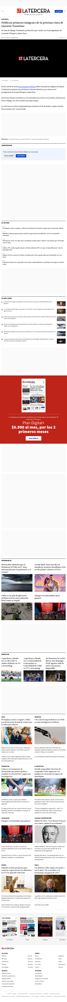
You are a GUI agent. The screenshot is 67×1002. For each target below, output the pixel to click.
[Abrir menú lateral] (3, 11)
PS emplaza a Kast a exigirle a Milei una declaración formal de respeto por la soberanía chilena (33, 228)
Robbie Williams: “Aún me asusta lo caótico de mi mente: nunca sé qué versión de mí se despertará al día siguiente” (50, 848)
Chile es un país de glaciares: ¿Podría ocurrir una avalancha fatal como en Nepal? (14, 598)
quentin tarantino (25, 139)
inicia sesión (9, 156)
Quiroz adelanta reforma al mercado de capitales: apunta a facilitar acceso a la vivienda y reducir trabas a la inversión (50, 750)
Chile (3, 717)
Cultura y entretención (43, 818)
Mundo (3, 865)
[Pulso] (27, 937)
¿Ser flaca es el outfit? (42, 905)
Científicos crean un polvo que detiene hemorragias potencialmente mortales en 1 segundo (15, 802)
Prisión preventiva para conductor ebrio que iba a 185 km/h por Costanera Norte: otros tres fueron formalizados (30, 317)
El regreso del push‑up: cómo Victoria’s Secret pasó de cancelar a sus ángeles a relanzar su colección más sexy (16, 810)
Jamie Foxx (34, 139)
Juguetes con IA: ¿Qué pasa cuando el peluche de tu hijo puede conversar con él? (50, 897)
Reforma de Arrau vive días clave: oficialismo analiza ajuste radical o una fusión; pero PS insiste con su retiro (33, 241)
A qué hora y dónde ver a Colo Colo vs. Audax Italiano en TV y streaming (11, 662)
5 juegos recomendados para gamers (47, 597)
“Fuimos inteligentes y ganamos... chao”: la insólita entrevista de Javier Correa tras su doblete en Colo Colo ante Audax (49, 810)
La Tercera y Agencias (11, 37)
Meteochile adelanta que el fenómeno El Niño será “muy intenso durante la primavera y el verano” (29, 332)
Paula (37, 865)
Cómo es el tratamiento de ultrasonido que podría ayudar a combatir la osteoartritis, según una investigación (28, 325)
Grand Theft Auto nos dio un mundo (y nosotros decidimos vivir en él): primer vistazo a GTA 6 (50, 567)
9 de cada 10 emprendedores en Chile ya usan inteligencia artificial (49, 721)
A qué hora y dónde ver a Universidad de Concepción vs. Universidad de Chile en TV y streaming (32, 663)
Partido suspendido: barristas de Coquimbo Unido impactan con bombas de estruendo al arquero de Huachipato (49, 772)
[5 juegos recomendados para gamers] (50, 611)
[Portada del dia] (34, 411)
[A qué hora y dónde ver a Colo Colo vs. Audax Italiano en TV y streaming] (11, 676)
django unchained (43, 139)
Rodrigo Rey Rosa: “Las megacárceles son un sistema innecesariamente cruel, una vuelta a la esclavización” (50, 857)
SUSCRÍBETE (33, 438)
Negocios (38, 717)
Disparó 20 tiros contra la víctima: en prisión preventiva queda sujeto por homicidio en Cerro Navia (32, 256)
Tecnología (5, 818)
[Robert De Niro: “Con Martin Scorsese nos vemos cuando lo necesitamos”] (50, 834)
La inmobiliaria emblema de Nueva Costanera (49, 757)
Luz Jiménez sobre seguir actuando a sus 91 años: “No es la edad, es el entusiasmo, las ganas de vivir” (29, 310)
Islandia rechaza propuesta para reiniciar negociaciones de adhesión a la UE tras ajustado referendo (31, 234)
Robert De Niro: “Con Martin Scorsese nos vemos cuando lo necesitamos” (50, 822)
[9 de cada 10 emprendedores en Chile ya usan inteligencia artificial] (50, 735)
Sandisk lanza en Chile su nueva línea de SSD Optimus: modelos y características (16, 856)
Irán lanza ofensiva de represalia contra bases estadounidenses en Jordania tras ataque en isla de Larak (33, 263)
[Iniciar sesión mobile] (65, 11)
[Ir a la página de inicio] (33, 11)
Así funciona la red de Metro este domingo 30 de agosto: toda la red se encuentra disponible (55, 663)
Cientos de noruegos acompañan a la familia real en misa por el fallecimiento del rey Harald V (27, 302)
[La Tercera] (9, 937)
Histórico (5, 19)
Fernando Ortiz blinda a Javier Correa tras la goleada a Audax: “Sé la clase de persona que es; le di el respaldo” (49, 802)
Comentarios (15, 80)
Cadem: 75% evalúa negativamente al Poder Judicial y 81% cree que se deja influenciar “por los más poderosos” (33, 249)
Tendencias (5, 766)
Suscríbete (21, 156)
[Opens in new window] (45, 937)
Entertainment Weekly (26, 87)
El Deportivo (39, 766)
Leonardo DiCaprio (13, 139)
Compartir (5, 80)
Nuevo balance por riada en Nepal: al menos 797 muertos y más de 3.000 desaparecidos (16, 906)
